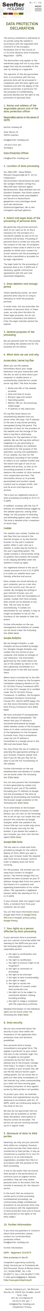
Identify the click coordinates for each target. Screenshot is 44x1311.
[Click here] (13, 633)
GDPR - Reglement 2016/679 (17, 1253)
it (35, 3)
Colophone (18, 1307)
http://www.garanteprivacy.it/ (18, 1280)
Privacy (28, 1307)
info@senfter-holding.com (22, 1304)
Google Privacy (11, 920)
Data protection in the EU (16, 1257)
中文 (40, 3)
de (31, 3)
